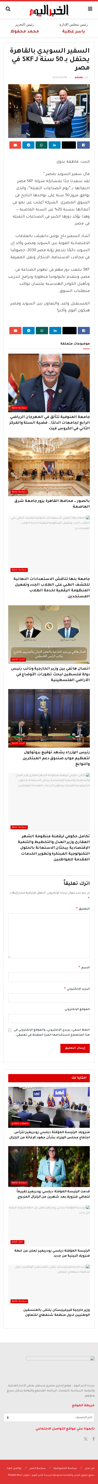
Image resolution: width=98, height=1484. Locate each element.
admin (79, 77)
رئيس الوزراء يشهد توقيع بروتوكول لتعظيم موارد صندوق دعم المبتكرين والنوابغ (56, 758)
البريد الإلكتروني (77, 988)
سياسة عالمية (19, 1183)
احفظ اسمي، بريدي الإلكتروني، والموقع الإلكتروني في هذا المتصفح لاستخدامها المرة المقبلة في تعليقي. (52, 1033)
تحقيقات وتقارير (20, 1123)
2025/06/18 (59, 77)
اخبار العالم (17, 1242)
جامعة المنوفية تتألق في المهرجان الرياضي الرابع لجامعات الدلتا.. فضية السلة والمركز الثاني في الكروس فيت (50, 423)
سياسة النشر (37, 1468)
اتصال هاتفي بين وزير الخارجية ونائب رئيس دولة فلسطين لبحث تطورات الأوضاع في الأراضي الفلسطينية (50, 674)
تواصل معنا (14, 1468)
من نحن (90, 1468)
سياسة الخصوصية (65, 1468)
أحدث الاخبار (18, 659)
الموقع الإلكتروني (77, 1009)
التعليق (83, 908)
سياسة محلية (19, 408)
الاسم (84, 967)
